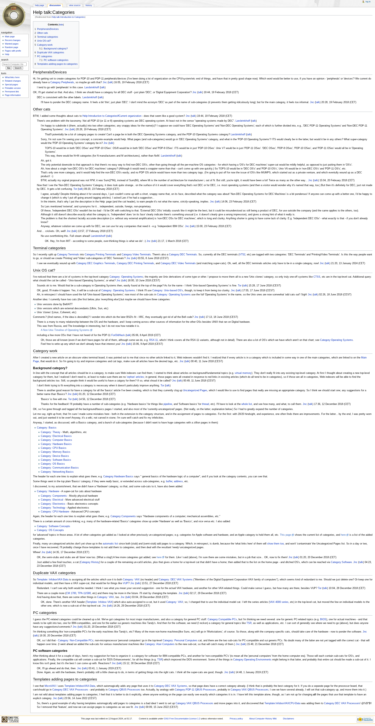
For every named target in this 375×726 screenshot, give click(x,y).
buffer (169, 481)
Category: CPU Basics (53, 448)
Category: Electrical (52, 499)
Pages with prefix (13, 51)
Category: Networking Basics (57, 471)
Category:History (89, 562)
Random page (11, 47)
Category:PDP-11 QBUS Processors (195, 689)
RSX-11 (153, 340)
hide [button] (61, 24)
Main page (10, 36)
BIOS (323, 619)
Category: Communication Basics (60, 467)
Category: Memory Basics (55, 452)
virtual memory (243, 373)
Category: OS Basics (53, 463)
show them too (275, 543)
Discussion (55, 5)
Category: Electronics (53, 503)
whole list (246, 404)
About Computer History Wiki (263, 718)
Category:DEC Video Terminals (178, 263)
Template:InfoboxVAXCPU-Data (282, 703)
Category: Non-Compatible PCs (75, 640)
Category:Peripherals (62, 82)
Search (4, 60)
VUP (125, 583)
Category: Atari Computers (160, 644)
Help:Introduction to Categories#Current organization (111, 116)
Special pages (11, 84)
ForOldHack (118, 335)
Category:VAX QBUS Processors (249, 689)
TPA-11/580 (84, 593)
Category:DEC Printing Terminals (135, 263)
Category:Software (341, 562)
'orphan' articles (135, 377)
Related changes (13, 81)
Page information (13, 95)
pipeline (167, 404)
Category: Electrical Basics (56, 436)
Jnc (105, 82)
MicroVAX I (51, 686)
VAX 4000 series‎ (279, 602)
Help (7, 54)
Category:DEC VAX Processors (70, 689)
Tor (75, 189)
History (89, 5)
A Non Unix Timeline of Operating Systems (65, 330)
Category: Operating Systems (126, 276)
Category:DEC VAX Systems (170, 686)
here (343, 535)
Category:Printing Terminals (100, 254)
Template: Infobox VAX (99, 602)
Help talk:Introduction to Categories (68, 17)
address (178, 481)
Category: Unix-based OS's (167, 290)
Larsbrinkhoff (91, 87)
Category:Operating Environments (252, 659)
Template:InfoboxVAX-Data (79, 686)
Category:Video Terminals (136, 254)
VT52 (242, 254)
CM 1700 (71, 593)
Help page (39, 5)
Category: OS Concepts (50, 530)
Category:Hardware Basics (118, 476)
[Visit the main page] (15, 15)
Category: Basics (46, 427)
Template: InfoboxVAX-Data (52, 579)
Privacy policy (236, 718)
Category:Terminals (68, 254)
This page (285, 535)
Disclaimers (288, 718)
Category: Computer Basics (56, 440)
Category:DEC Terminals (183, 254)
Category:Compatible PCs (222, 619)
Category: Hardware (48, 491)
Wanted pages (12, 44)
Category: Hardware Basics (56, 444)
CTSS (316, 276)
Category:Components (123, 516)
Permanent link (12, 91)
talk (110, 82)
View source (74, 5)
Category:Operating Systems (336, 340)
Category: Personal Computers (180, 640)
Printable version (13, 88)
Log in (368, 1)
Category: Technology (53, 507)
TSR (249, 623)
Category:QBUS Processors (124, 689)
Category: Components (54, 495)
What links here (12, 77)
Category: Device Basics (55, 456)
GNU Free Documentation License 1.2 (182, 718)
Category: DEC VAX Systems (176, 579)
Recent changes (13, 40)
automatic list (110, 543)
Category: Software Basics (56, 460)
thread (205, 404)
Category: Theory (50, 432)
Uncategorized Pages (195, 390)
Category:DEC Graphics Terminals (95, 263)
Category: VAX (131, 579)
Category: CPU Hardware (55, 511)
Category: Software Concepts (53, 526)
